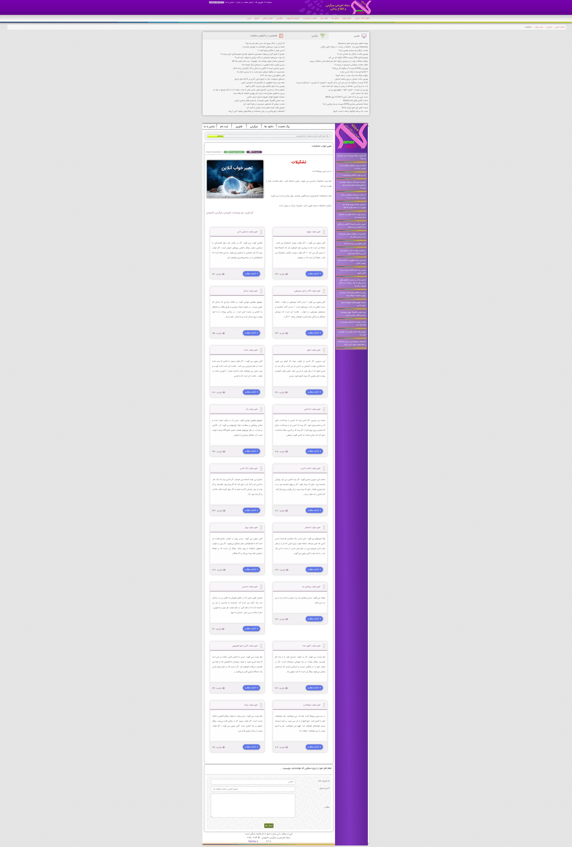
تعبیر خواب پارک (251, 705)
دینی (249, 18)
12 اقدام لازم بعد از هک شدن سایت (354, 72)
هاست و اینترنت (310, 18)
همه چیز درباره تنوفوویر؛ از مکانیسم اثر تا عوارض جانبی (263, 82)
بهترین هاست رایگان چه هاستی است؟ (352, 54)
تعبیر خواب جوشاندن (311, 705)
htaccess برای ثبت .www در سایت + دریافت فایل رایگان (344, 47)
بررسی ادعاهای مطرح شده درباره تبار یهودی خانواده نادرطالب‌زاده (259, 93)
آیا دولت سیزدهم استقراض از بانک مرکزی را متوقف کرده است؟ (260, 57)
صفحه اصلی (560, 27)
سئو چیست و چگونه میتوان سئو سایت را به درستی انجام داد (261, 72)
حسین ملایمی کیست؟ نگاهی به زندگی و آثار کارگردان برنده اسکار (259, 68)
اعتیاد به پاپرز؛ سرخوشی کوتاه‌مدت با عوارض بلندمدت (264, 47)
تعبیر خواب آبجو (313, 350)
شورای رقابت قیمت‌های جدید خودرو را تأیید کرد (266, 107)
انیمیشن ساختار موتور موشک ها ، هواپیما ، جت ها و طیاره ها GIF (258, 61)
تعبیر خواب (538, 27)
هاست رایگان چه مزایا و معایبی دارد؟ (353, 50)
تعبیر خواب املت (251, 350)
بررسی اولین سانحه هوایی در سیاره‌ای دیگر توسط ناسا (263, 64)
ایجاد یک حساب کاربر (359, 93)
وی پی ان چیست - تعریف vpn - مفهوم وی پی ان (348, 89)
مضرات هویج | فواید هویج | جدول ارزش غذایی (266, 97)
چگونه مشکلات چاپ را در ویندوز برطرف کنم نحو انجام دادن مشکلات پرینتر (339, 61)
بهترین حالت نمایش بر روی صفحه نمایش (351, 79)
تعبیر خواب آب (251, 409)
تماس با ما (230, 2)
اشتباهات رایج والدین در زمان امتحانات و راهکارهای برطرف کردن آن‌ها (257, 111)
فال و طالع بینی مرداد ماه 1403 (272, 75)
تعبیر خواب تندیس (250, 587)
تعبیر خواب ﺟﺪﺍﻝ (250, 291)
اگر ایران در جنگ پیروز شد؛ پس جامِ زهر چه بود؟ (265, 43)
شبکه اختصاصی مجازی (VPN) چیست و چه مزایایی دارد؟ (345, 104)
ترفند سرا (324, 18)
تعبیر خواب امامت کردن (310, 468)
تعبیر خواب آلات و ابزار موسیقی (307, 291)
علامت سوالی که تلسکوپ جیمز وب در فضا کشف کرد (264, 104)
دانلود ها (335, 18)
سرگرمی (279, 18)
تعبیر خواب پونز (251, 527)
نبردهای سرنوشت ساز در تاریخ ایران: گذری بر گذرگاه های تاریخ (260, 79)
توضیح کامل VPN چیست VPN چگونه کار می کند (348, 57)
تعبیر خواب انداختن (312, 409)
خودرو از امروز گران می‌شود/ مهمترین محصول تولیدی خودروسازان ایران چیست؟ (252, 54)
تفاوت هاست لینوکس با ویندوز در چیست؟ (351, 64)
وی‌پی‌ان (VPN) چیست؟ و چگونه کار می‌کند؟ (350, 68)
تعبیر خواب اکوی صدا (311, 646)
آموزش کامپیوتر (293, 18)
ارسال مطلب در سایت (244, 2)
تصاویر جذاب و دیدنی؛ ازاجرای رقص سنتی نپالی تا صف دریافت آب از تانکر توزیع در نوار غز (249, 89)
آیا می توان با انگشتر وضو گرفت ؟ (271, 50)
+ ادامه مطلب (314, 274)
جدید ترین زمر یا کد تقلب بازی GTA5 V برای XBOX (346, 97)
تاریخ (257, 18)
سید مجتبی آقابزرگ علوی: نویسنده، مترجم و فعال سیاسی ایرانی (259, 100)
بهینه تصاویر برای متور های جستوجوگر (353, 43)
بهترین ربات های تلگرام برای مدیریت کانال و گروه (265, 86)
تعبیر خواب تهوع (313, 232)
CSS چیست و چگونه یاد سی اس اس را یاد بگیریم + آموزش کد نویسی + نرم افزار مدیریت (332, 82)
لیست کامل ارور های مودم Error (355, 107)
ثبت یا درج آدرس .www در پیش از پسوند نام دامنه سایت (344, 86)
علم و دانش (268, 18)
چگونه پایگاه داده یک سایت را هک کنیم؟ (352, 75)
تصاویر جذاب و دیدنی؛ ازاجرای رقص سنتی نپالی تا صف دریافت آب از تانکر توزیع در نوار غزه (352, 282)
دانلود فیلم (347, 18)
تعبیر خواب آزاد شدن (249, 468)
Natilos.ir (253, 841)
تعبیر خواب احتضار (312, 527)
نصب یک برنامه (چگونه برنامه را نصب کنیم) (350, 111)
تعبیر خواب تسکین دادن (247, 232)
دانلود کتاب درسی (362, 18)
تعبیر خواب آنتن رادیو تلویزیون (245, 646)
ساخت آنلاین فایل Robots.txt (355, 100)
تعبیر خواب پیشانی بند (311, 587)
